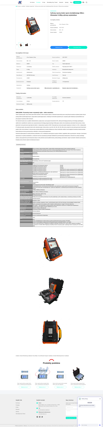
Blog (71, 2)
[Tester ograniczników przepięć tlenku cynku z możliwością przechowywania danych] (24, 374)
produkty (23, 6)
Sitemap (25, 425)
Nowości (61, 2)
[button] (19, 376)
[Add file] (79, 425)
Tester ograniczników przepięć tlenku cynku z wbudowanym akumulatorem (42, 384)
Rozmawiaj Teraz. (77, 47)
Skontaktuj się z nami (52, 2)
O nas (43, 2)
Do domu (32, 2)
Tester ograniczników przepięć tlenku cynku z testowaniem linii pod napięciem (78, 384)
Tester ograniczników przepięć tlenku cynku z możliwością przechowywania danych (24, 384)
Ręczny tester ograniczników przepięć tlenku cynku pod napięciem (60, 384)
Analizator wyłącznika (30, 6)
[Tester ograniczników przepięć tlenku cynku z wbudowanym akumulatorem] (42, 374)
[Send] (100, 425)
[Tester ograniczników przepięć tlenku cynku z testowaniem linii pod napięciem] (78, 374)
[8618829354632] (42, 417)
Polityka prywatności (19, 425)
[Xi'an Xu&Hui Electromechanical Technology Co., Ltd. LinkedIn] (40, 417)
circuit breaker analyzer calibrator (45, 355)
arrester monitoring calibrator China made (28, 355)
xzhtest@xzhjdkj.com (42, 413)
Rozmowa (77, 2)
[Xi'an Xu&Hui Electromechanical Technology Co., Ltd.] (20, 2)
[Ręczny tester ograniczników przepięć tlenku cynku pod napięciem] (60, 374)
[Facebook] (37, 417)
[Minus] (100, 399)
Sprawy (66, 2)
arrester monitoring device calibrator (61, 355)
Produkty (38, 2)
